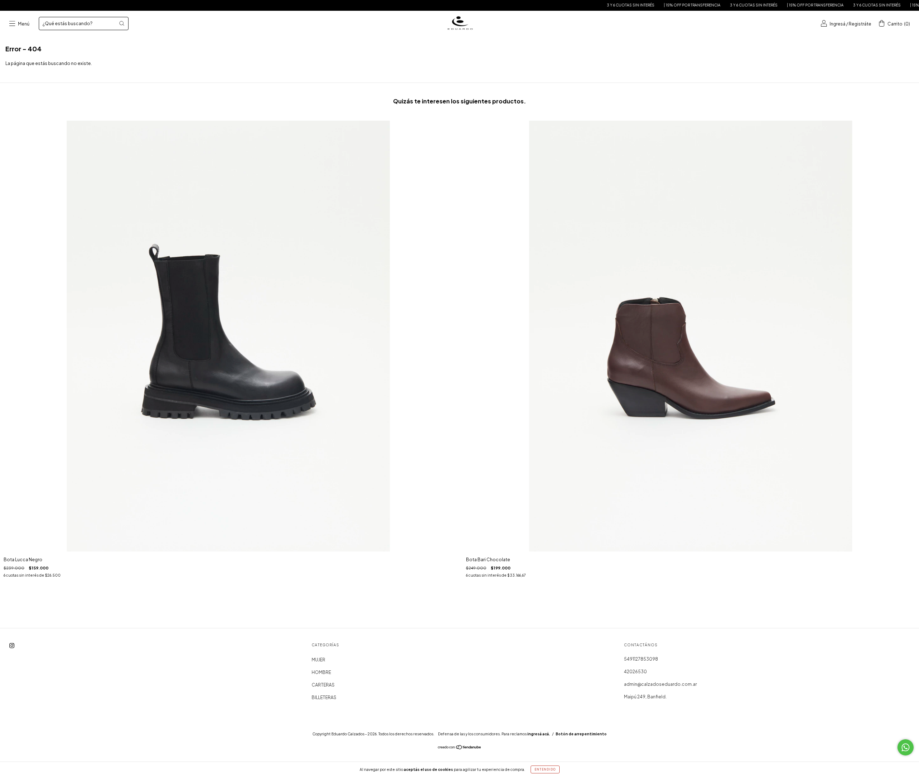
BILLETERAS (324, 697)
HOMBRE (321, 672)
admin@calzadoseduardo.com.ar (660, 684)
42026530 (635, 671)
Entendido (545, 769)
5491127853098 (641, 659)
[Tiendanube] (459, 748)
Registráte (860, 24)
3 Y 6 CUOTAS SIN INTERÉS (600, 5)
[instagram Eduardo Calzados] (11, 645)
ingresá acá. (538, 734)
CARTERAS (323, 685)
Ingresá (837, 24)
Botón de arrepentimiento (581, 734)
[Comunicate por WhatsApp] (905, 747)
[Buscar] (122, 23)
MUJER (318, 659)
